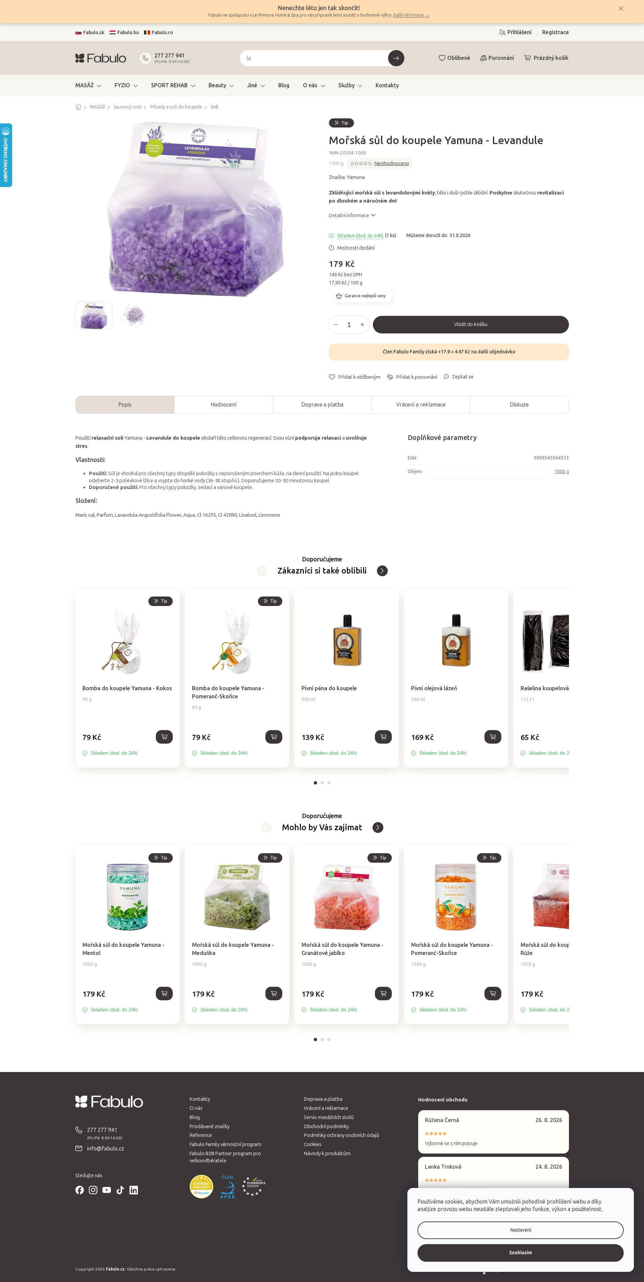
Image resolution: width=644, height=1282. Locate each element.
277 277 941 (169, 55)
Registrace (555, 32)
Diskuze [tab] (519, 404)
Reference (201, 1135)
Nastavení (520, 1230)
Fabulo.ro (162, 33)
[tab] (315, 783)
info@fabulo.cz (105, 1148)
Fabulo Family (408, 352)
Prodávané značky (210, 1126)
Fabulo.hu (128, 33)
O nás (196, 1108)
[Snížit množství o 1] (336, 324)
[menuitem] (88, 85)
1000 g (561, 471)
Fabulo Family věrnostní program (225, 1144)
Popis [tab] (125, 404)
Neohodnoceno (392, 163)
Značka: (347, 177)
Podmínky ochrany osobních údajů (341, 1135)
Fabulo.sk (93, 33)
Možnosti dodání (356, 248)
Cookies (312, 1144)
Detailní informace (349, 215)
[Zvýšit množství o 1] (362, 324)
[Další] (262, 570)
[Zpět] (382, 570)
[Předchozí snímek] (80, 315)
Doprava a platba (322, 404)
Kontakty (200, 1099)
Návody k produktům (327, 1153)
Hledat (396, 58)
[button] (127, 744)
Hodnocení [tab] (223, 404)
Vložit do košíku (470, 324)
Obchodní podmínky (326, 1126)
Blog (195, 1117)
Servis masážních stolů (329, 1117)
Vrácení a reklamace (421, 404)
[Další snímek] (310, 315)
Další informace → (411, 15)
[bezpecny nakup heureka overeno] (201, 1186)
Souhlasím (520, 1253)
